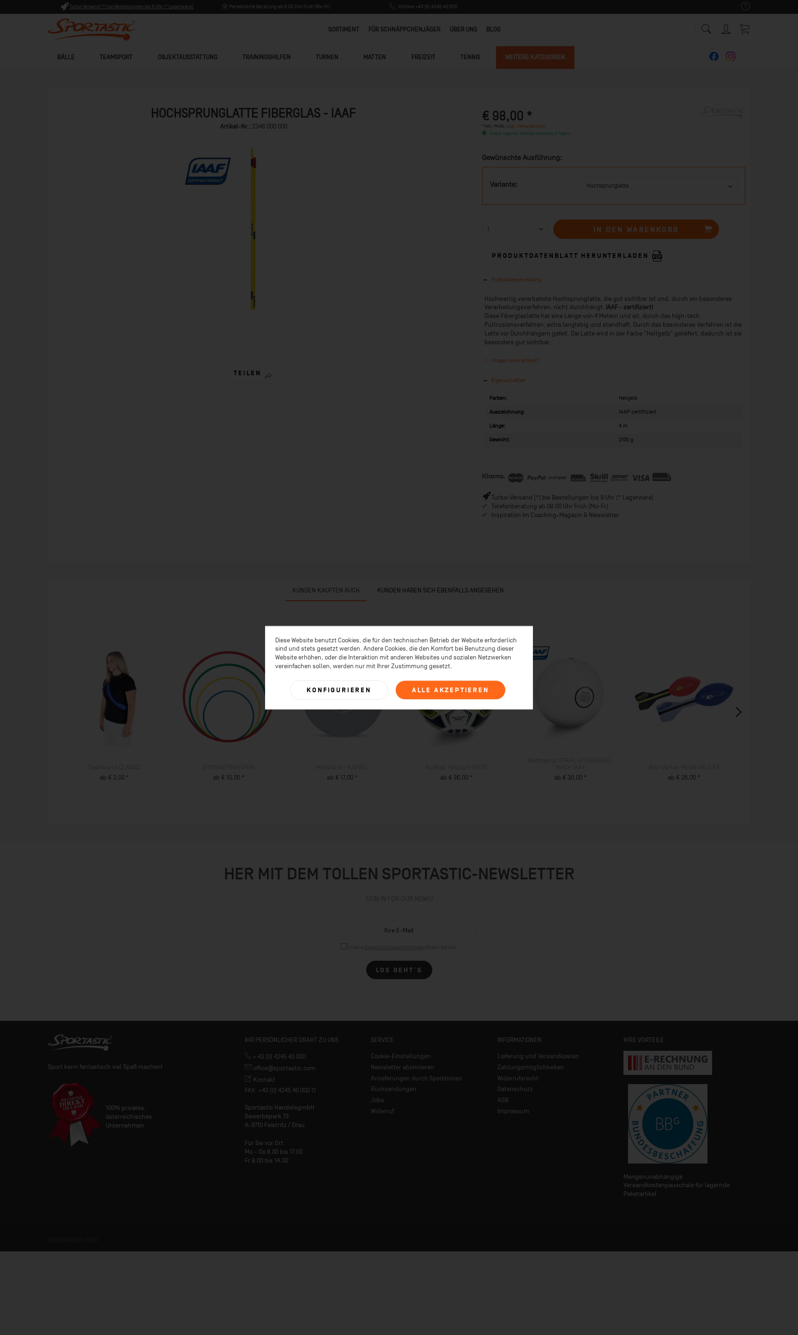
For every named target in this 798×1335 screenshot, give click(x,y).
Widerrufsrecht (517, 1078)
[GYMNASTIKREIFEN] (228, 696)
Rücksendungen (394, 1088)
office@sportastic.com (283, 1068)
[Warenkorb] (745, 29)
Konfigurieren (339, 690)
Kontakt (263, 1079)
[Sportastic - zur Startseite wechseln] (92, 30)
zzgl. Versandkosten (525, 126)
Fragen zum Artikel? (514, 360)
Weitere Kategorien (535, 57)
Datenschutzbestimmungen (394, 948)
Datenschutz (515, 1088)
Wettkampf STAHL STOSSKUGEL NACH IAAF (570, 764)
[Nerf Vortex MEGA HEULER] (684, 696)
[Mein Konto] (727, 27)
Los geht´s (399, 970)
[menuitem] (741, 6)
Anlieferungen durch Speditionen (416, 1078)
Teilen (247, 373)
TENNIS (470, 57)
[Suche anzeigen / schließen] (706, 26)
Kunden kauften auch (326, 590)
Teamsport (116, 57)
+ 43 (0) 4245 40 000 (278, 1056)
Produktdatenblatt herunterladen (572, 255)
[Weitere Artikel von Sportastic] (722, 122)
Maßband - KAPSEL (342, 767)
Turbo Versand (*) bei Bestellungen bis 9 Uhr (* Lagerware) (131, 7)
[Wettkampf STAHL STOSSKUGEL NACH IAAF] (570, 689)
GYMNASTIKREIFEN (228, 767)
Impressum (513, 1111)
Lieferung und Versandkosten (538, 1056)
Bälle (66, 57)
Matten (374, 57)
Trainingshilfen (266, 57)
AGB (502, 1100)
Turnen (327, 57)
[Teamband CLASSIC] (114, 696)
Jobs (377, 1100)
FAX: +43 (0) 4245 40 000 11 (280, 1090)
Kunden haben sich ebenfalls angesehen (440, 590)
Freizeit (423, 57)
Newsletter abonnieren (402, 1067)
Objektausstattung (188, 57)
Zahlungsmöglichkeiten (530, 1067)
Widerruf (382, 1111)
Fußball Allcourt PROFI (456, 767)
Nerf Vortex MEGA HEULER (684, 767)
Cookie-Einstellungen (401, 1056)
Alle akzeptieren (450, 690)
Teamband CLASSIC (114, 767)
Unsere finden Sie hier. (402, 948)
